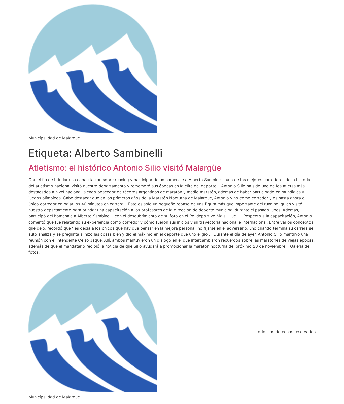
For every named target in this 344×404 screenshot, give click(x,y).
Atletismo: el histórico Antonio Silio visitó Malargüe (124, 168)
